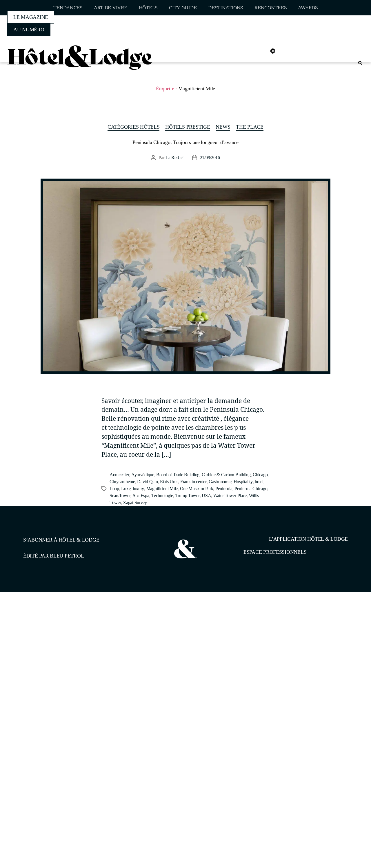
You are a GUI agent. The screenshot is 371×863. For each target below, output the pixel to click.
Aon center (119, 474)
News (223, 127)
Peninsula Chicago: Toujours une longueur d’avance (185, 142)
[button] (360, 63)
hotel (259, 481)
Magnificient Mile (162, 488)
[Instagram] (247, 51)
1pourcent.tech (60, 622)
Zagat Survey (135, 502)
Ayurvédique (142, 474)
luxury (138, 488)
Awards (307, 8)
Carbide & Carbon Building (226, 474)
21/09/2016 (210, 157)
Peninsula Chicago (250, 488)
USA (206, 495)
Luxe (125, 488)
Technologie (162, 495)
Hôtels (148, 8)
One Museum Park (196, 488)
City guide (183, 8)
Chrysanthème (122, 481)
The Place (249, 127)
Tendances (67, 8)
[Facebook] (234, 51)
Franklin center (193, 481)
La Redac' (174, 157)
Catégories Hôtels (133, 127)
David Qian (147, 481)
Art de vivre (110, 8)
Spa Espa (141, 495)
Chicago (260, 474)
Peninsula (223, 488)
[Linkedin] (260, 51)
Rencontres (270, 8)
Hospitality (243, 481)
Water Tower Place (230, 495)
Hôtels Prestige (187, 127)
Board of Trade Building (177, 474)
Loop (114, 488)
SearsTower (120, 495)
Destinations (225, 8)
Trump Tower (187, 495)
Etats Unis (169, 481)
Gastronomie (220, 481)
